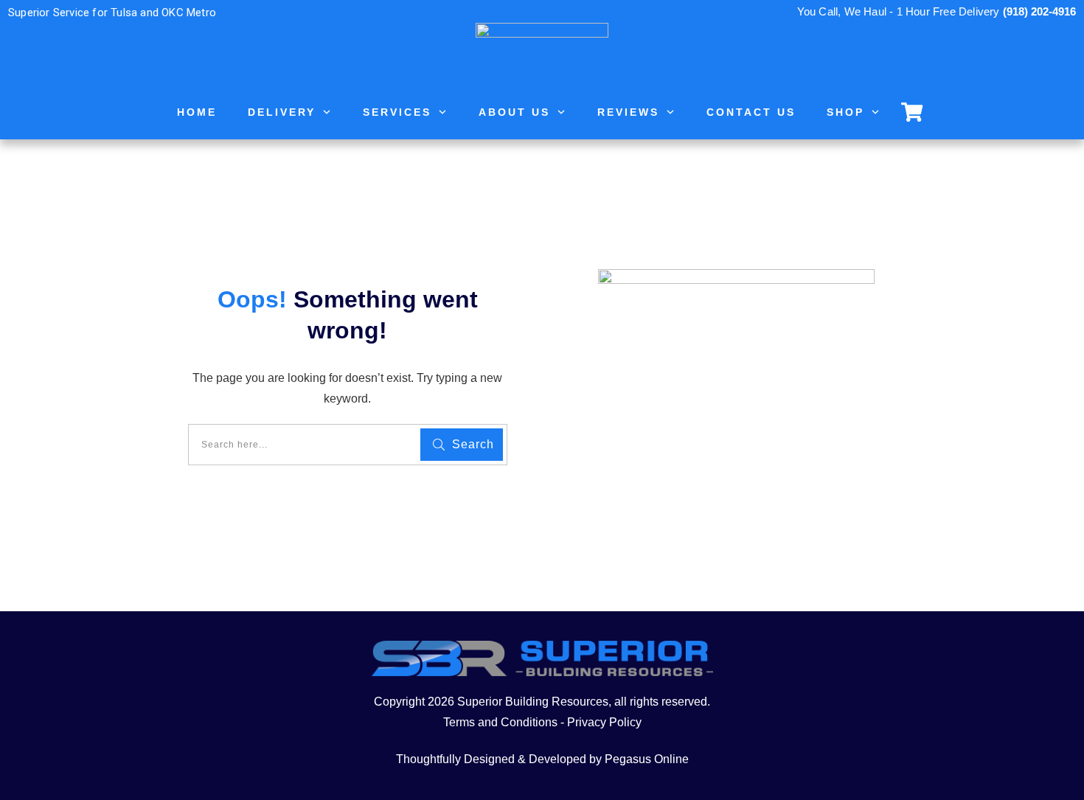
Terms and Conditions (500, 722)
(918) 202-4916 (1039, 11)
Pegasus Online (647, 759)
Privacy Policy (604, 722)
